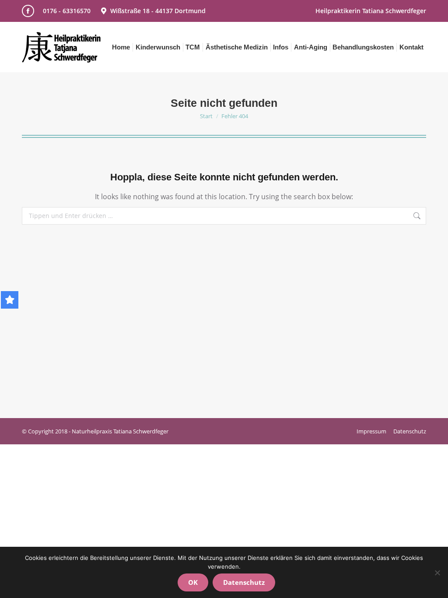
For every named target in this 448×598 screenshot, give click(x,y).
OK (193, 582)
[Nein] (437, 572)
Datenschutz (244, 582)
